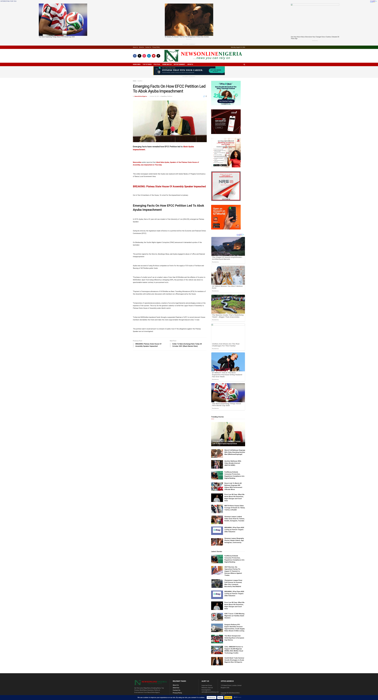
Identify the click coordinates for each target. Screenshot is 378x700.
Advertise (141, 47)
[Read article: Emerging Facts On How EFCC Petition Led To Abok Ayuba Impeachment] (228, 434)
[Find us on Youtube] (154, 56)
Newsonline (137, 162)
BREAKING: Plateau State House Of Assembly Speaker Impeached (169, 186)
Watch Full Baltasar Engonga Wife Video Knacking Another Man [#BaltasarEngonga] (234, 452)
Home (134, 81)
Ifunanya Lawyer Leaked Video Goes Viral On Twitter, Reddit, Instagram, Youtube (234, 519)
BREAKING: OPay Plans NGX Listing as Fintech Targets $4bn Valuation (234, 530)
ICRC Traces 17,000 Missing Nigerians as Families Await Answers (234, 616)
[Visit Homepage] (202, 56)
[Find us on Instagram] (144, 56)
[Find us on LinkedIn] (149, 56)
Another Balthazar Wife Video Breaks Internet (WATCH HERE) (232, 463)
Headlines (136, 64)
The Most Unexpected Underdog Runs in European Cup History (234, 638)
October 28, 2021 (154, 96)
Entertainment (179, 64)
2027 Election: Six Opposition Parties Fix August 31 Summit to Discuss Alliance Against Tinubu (233, 571)
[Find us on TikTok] (158, 56)
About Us (135, 47)
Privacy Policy (156, 47)
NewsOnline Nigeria (141, 96)
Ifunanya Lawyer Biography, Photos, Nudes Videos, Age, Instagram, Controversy (234, 540)
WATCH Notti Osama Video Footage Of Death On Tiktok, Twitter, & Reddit (234, 508)
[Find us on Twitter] (139, 56)
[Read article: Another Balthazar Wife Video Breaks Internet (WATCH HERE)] (217, 464)
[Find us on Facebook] (135, 56)
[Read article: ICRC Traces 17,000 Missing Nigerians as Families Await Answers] (217, 617)
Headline (140, 81)
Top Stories (147, 64)
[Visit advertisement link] (189, 70)
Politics (157, 64)
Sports (190, 64)
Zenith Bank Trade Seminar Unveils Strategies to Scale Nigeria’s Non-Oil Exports (234, 660)
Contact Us (148, 47)
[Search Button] (244, 64)
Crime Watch (167, 64)
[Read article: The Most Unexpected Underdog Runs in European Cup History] (217, 639)
